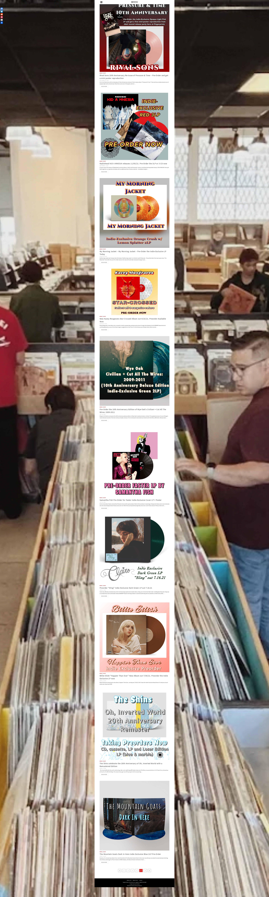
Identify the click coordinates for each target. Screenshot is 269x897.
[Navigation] (101, 2)
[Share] (1, 22)
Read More (104, 86)
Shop (104, 73)
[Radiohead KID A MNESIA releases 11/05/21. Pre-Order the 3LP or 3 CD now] (134, 126)
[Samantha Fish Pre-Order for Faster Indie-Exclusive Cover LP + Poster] (134, 461)
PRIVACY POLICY (135, 880)
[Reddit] (1, 14)
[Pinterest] (1, 17)
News (101, 73)
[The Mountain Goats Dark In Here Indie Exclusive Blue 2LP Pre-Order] (134, 815)
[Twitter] (1, 11)
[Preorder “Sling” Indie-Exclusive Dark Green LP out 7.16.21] (134, 549)
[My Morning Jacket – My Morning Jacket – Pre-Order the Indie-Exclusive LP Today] (134, 213)
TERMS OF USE (129, 880)
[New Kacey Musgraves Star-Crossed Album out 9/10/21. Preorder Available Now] (134, 291)
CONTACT (140, 880)
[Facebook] (1, 8)
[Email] (1, 19)
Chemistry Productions (138, 885)
